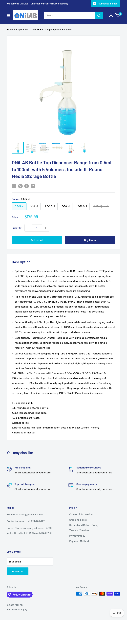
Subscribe (17, 571)
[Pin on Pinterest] (20, 185)
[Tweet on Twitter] (26, 185)
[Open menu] (8, 15)
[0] (118, 15)
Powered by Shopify (17, 609)
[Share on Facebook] (14, 185)
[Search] (99, 15)
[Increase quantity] (45, 227)
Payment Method (79, 540)
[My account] (111, 15)
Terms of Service (79, 530)
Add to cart (36, 240)
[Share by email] (33, 185)
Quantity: (17, 227)
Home (10, 29)
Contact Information (81, 514)
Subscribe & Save (107, 3)
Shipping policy (78, 519)
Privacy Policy (77, 535)
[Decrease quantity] (28, 227)
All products (22, 29)
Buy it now (90, 240)
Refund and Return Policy (84, 524)
